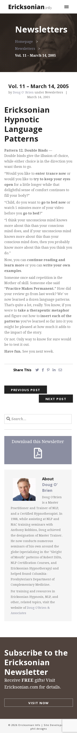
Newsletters (25, 49)
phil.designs (38, 728)
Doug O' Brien (24, 92)
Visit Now (38, 703)
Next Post (55, 399)
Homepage (24, 42)
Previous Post (25, 390)
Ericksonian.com (21, 687)
